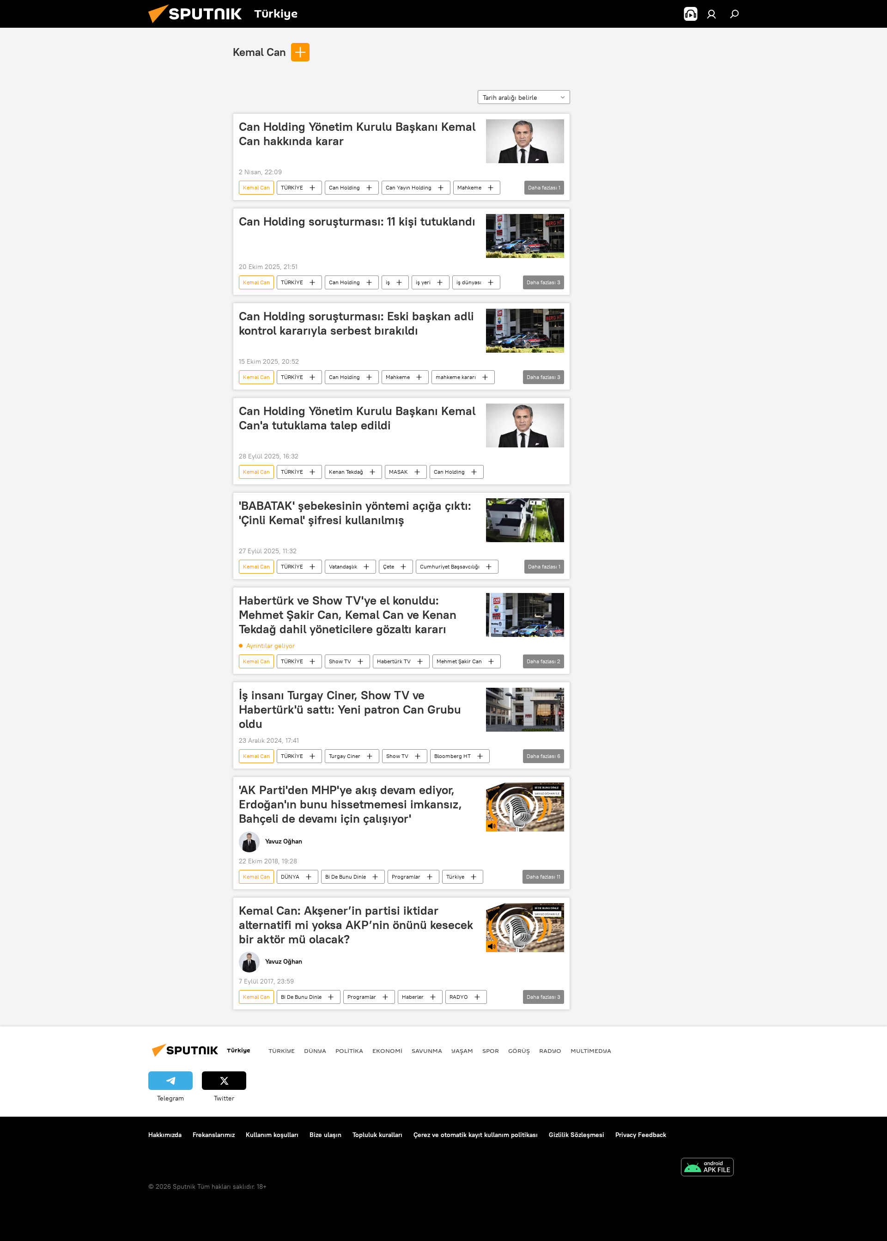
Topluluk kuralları (377, 1135)
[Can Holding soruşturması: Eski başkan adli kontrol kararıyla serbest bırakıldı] (525, 331)
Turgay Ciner (344, 755)
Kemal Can (259, 52)
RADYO (459, 996)
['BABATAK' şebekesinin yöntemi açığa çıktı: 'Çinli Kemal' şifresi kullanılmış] (525, 520)
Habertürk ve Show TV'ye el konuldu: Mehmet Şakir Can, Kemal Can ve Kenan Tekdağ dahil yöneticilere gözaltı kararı (347, 614)
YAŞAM (462, 1050)
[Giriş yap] (711, 14)
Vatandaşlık (343, 566)
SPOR (490, 1050)
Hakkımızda (165, 1135)
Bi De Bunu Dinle (345, 876)
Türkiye (455, 876)
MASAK (398, 471)
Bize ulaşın (325, 1135)
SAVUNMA (427, 1050)
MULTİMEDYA (591, 1050)
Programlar (406, 876)
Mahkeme (469, 187)
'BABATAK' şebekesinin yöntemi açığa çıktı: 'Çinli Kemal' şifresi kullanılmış (355, 512)
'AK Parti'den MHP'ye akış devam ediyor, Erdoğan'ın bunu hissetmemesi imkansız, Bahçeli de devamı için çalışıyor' (350, 804)
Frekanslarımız (214, 1135)
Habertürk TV (394, 661)
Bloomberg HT (452, 755)
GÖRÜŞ (519, 1050)
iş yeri (423, 282)
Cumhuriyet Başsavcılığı (450, 566)
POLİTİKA (349, 1050)
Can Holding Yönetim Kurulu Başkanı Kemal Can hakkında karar (357, 133)
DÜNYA (290, 876)
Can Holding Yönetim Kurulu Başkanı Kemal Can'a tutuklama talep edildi (357, 418)
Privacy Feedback (640, 1135)
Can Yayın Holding (408, 187)
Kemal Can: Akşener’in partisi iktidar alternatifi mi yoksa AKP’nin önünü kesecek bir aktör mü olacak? (356, 925)
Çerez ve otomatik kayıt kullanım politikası (475, 1135)
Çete (388, 566)
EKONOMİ (387, 1050)
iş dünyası (468, 282)
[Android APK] (707, 1168)
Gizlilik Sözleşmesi (576, 1135)
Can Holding (344, 187)
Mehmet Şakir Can (459, 661)
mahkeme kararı (456, 376)
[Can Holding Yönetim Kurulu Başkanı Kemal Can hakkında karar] (525, 141)
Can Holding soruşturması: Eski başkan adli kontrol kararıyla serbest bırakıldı (356, 323)
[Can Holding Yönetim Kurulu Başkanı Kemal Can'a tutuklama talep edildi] (525, 425)
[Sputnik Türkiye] (198, 25)
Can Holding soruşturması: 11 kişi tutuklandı (357, 221)
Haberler (413, 996)
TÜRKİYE (292, 187)
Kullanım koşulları (272, 1135)
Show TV (340, 661)
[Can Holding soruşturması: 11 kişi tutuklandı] (525, 236)
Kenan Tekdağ (346, 471)
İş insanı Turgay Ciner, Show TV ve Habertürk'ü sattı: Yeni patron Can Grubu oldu (350, 709)
